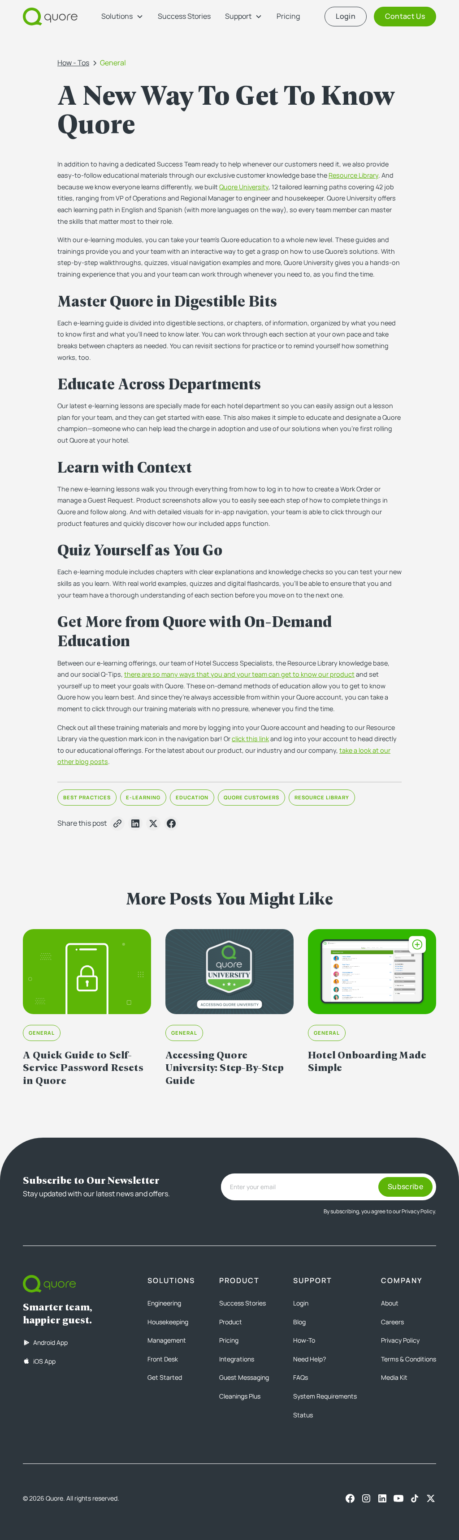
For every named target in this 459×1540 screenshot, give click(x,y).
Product (230, 1322)
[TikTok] (414, 1498)
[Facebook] (350, 1498)
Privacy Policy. (419, 1211)
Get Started (164, 1377)
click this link (250, 738)
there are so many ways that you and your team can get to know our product (239, 674)
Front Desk (162, 1359)
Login (300, 1303)
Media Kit (394, 1377)
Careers (392, 1322)
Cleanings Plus (239, 1396)
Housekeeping (167, 1322)
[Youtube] (398, 1498)
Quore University (243, 187)
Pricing (288, 16)
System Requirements (325, 1396)
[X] (430, 1498)
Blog (299, 1322)
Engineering (164, 1303)
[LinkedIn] (382, 1498)
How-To (304, 1340)
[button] (122, 16)
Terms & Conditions (408, 1359)
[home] (50, 17)
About (389, 1303)
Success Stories (184, 16)
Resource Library (353, 175)
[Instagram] (366, 1498)
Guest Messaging (244, 1377)
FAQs (300, 1377)
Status (303, 1415)
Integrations (236, 1359)
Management (166, 1340)
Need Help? (309, 1359)
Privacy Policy (400, 1340)
